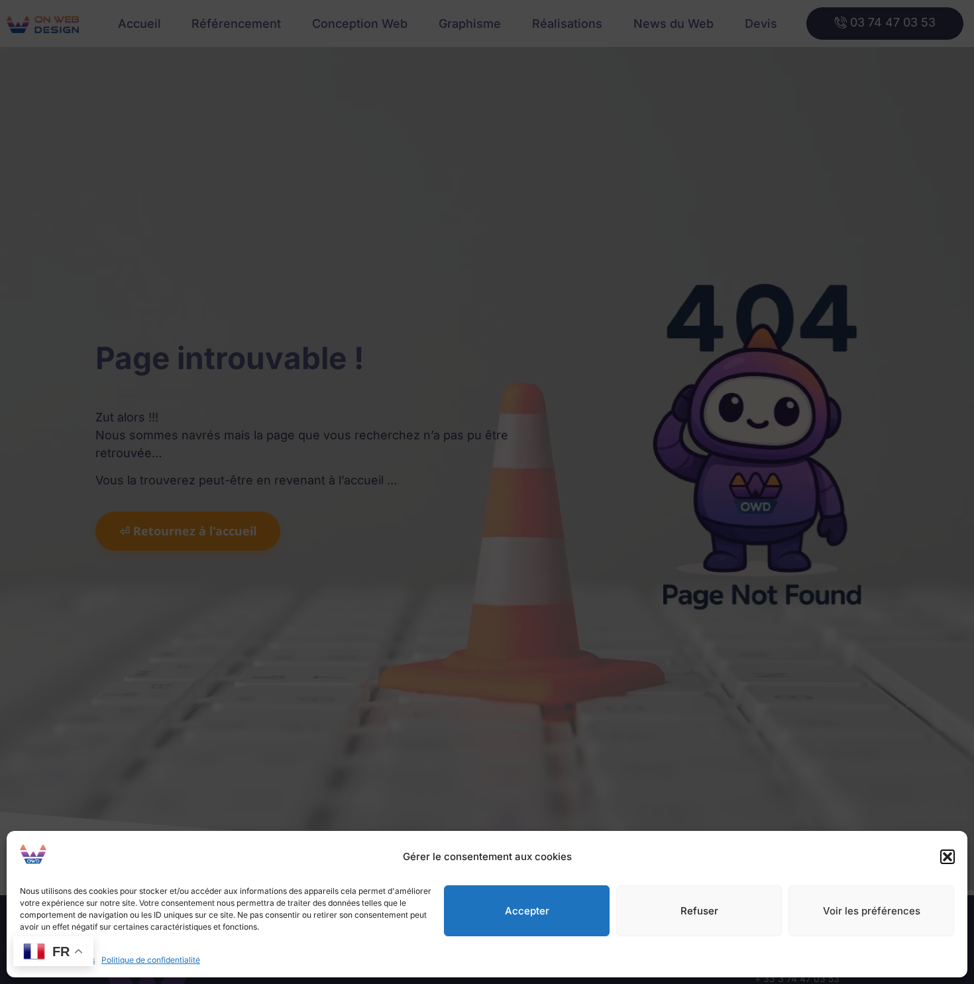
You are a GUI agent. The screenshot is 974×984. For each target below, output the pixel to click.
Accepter (527, 910)
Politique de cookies (57, 960)
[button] (947, 856)
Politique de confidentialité (150, 960)
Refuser (699, 910)
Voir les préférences (871, 910)
